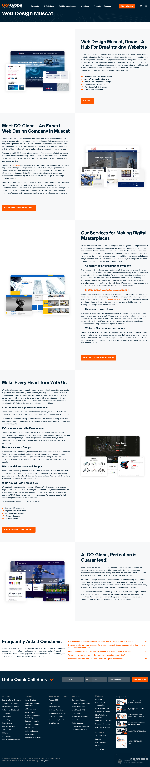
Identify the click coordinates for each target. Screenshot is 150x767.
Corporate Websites (79, 700)
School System (7, 723)
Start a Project (127, 6)
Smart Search (30, 712)
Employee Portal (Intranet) (11, 706)
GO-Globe (16, 165)
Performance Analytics (33, 737)
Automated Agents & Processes (32, 704)
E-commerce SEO (55, 706)
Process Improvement (79, 730)
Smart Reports (30, 734)
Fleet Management (8, 726)
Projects (97, 6)
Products (35, 6)
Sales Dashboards (31, 731)
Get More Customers (67, 6)
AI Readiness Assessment (81, 726)
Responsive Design (78, 706)
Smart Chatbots (31, 700)
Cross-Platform (77, 720)
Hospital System (7, 720)
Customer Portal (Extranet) (11, 700)
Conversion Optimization (57, 720)
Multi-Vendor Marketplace (11, 739)
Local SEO (52, 703)
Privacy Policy (44, 761)
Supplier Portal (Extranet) (10, 703)
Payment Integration (32, 721)
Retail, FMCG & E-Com (103, 720)
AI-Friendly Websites (56, 710)
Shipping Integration (32, 724)
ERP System (6, 713)
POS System (6, 736)
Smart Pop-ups (54, 723)
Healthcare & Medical (102, 727)
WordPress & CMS (78, 710)
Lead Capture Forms (56, 716)
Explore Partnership (128, 751)
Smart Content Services (57, 713)
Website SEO (53, 700)
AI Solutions (49, 6)
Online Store (6, 730)
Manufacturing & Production (101, 716)
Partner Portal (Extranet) (10, 710)
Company (108, 6)
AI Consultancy (30, 709)
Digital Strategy (77, 723)
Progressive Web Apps (80, 716)
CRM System (6, 716)
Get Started (99, 749)
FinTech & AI (99, 699)
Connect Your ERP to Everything (32, 717)
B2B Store (5, 733)
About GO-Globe (101, 736)
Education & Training (102, 724)
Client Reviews (100, 742)
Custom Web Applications (81, 703)
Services (85, 6)
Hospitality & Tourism (102, 712)
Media (97, 746)
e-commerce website (111, 299)
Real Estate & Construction (100, 704)
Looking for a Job (127, 758)
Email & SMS (29, 728)
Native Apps (76, 713)
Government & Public (102, 708)
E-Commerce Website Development (107, 289)
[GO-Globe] (12, 6)
